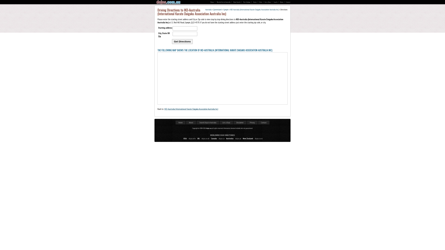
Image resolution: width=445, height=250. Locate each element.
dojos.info (192, 138)
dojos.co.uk (205, 138)
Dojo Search (236, 2)
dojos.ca (221, 138)
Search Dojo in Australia (207, 122)
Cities (260, 2)
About (281, 2)
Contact (288, 2)
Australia (208, 9)
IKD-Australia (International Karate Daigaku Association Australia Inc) (254, 9)
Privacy (252, 122)
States (255, 2)
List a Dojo (268, 2)
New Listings (246, 2)
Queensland (217, 9)
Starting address (165, 27)
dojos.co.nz (259, 138)
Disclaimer (240, 122)
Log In (275, 2)
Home (212, 2)
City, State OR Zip (164, 35)
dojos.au (238, 138)
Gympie (226, 9)
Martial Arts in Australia (223, 2)
